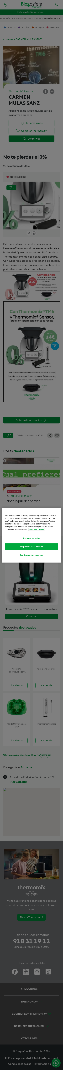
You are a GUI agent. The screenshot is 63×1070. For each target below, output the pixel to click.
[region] (32, 534)
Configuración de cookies (31, 555)
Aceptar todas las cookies (31, 547)
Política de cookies (36, 529)
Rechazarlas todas (31, 538)
